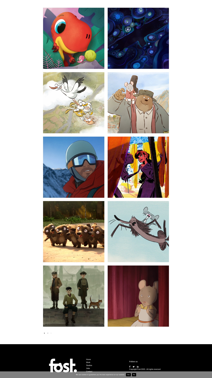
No (134, 374)
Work (88, 362)
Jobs (88, 368)
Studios (89, 365)
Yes (128, 374)
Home (88, 359)
